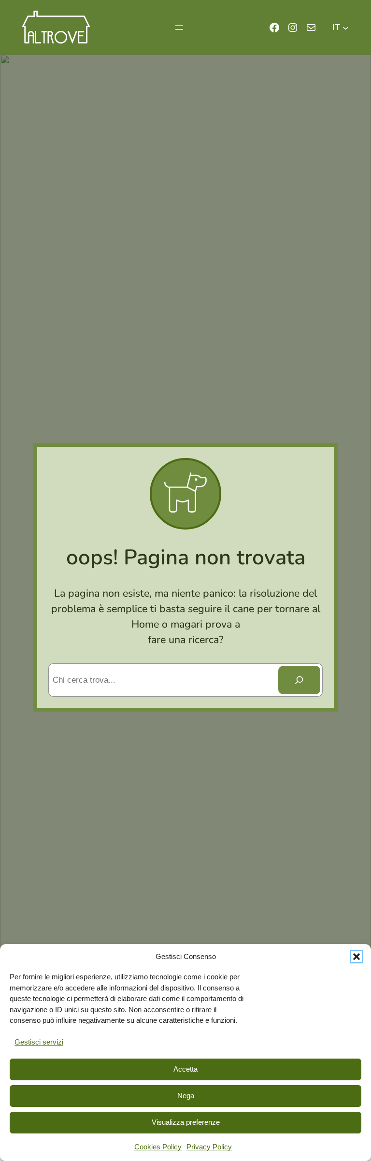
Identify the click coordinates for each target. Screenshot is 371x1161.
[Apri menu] (179, 27)
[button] (356, 956)
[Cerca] (299, 680)
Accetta (185, 1069)
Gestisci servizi (38, 1042)
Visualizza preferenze (186, 1122)
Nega (185, 1095)
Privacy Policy (209, 1147)
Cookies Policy (158, 1147)
